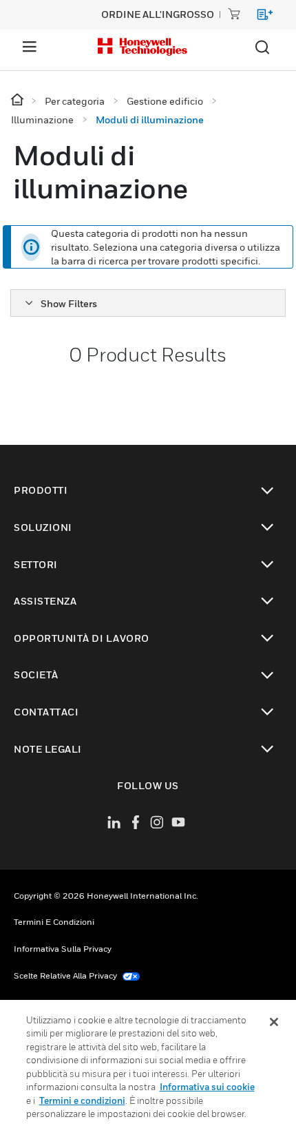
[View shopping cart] (258, 17)
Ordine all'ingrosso (157, 14)
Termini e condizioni (54, 922)
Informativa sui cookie (207, 1086)
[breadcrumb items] (18, 100)
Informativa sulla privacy (63, 948)
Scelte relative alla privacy (66, 975)
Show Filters (69, 303)
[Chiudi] (274, 1022)
